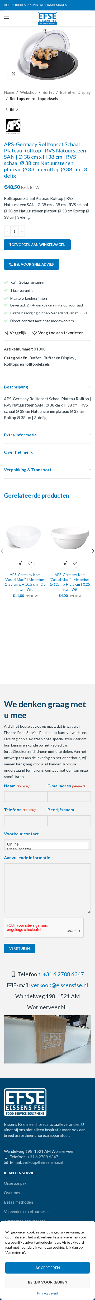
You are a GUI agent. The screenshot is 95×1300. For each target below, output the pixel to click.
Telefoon (19, 809)
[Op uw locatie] (47, 849)
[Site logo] (48, 17)
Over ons (12, 1192)
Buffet (48, 92)
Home (9, 92)
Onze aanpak (15, 1183)
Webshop (28, 92)
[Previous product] (6, 109)
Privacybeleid (47, 1293)
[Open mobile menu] (6, 18)
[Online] (47, 844)
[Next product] (17, 109)
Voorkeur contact (21, 833)
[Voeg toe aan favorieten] (29, 563)
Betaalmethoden (18, 1202)
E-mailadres (66, 785)
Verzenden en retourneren (27, 1211)
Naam (16, 785)
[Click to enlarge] (14, 74)
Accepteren (47, 1267)
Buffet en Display (75, 92)
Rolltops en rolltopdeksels (34, 98)
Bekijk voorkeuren (47, 1282)
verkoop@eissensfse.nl (59, 985)
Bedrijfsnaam (61, 809)
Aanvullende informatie (27, 857)
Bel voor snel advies (34, 264)
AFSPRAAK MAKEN (53, 5)
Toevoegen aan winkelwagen (37, 245)
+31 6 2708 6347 (63, 974)
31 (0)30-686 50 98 (24, 5)
